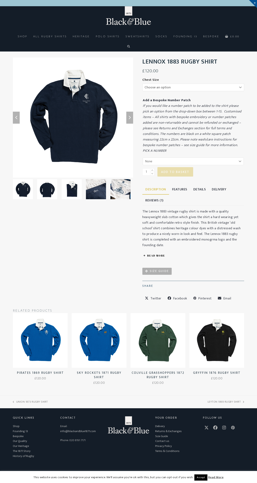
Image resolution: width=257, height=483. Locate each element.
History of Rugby (23, 456)
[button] (232, 36)
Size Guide (161, 436)
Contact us (162, 441)
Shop (16, 426)
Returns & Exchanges (168, 431)
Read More (216, 477)
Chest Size (150, 80)
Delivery (160, 426)
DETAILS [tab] (199, 189)
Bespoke (18, 436)
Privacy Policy (163, 446)
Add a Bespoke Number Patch (167, 100)
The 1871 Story (22, 451)
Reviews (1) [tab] (154, 200)
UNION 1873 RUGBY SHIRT (30, 401)
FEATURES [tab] (179, 189)
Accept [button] (201, 477)
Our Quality (20, 441)
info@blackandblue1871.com (78, 431)
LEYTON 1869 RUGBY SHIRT (224, 401)
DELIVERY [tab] (219, 189)
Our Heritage (21, 446)
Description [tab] (155, 189)
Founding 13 (20, 431)
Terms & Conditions (167, 451)
